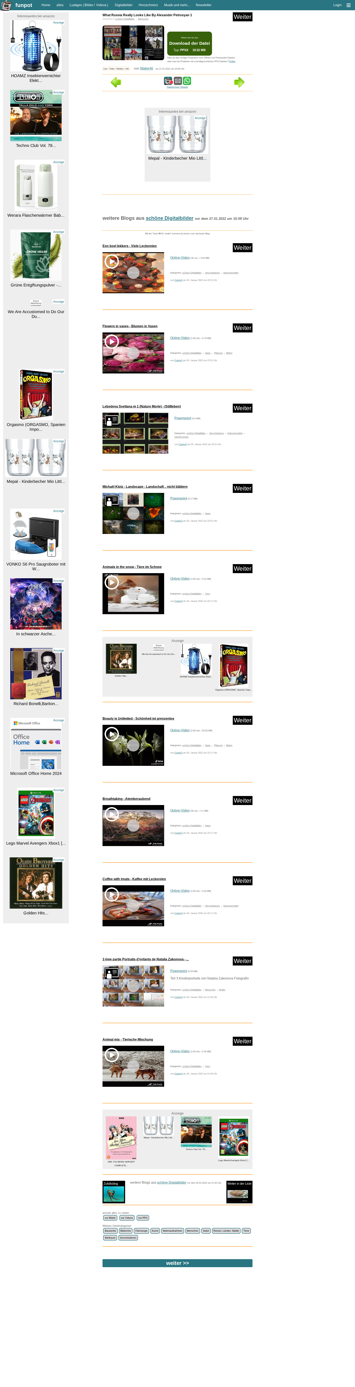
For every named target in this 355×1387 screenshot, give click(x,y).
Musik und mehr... (177, 5)
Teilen (112, 69)
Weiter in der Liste (239, 1183)
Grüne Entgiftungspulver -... (36, 231)
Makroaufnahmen (172, 1231)
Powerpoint (182, 418)
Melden (120, 69)
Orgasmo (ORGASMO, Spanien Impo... (36, 373)
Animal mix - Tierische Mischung (128, 1039)
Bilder (89, 5)
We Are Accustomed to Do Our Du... (36, 260)
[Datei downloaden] (135, 433)
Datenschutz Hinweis (177, 87)
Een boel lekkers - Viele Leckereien (130, 246)
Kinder (222, 989)
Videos (101, 5)
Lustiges (76, 5)
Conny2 (178, 280)
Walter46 (146, 68)
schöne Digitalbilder (125, 19)
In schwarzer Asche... (36, 580)
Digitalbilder (124, 5)
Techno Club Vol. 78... (36, 91)
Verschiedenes (212, 272)
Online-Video (180, 257)
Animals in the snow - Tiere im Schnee (132, 567)
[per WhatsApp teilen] (186, 83)
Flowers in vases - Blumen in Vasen (130, 326)
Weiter (242, 16)
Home (45, 5)
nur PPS (143, 1218)
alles (59, 5)
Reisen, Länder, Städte (226, 1231)
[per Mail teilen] (177, 83)
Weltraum (110, 1238)
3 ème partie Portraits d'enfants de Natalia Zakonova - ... (146, 959)
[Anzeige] (36, 84)
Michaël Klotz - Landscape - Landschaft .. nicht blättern (145, 486)
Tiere (207, 593)
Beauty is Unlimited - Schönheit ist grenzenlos (138, 718)
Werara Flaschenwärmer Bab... (36, 161)
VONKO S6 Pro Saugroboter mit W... (36, 512)
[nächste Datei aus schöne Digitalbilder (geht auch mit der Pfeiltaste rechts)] (239, 86)
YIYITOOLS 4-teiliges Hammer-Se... (234, 1149)
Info (127, 69)
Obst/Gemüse (181, 437)
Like (105, 69)
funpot (23, 5)
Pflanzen (218, 353)
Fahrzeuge (141, 1231)
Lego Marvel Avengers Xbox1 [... (36, 789)
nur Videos (127, 1218)
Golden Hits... (35, 859)
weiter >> (177, 1263)
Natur (208, 353)
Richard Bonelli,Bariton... (36, 650)
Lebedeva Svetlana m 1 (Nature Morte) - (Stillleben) (142, 406)
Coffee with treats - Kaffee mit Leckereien (134, 879)
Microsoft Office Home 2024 (36, 719)
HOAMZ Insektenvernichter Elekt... (36, 24)
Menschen (143, 19)
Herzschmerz (148, 5)
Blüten (229, 353)
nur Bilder (110, 1218)
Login (337, 5)
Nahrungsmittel (230, 272)
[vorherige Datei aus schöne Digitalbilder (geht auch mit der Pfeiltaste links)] (116, 86)
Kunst (155, 1231)
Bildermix (125, 1231)
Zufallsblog (111, 1183)
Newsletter (203, 5)
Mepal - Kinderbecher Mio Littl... (36, 427)
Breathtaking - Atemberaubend (126, 799)
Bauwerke (110, 1231)
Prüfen (232, 61)
